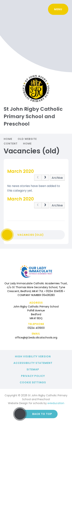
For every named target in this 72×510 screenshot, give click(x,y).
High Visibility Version (33, 356)
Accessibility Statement (32, 363)
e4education (55, 403)
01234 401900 (36, 328)
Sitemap (33, 369)
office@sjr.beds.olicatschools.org (36, 337)
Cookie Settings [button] (33, 382)
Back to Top (42, 414)
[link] (38, 178)
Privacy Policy (33, 376)
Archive (57, 178)
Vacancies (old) (30, 235)
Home (8, 139)
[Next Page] (45, 178)
